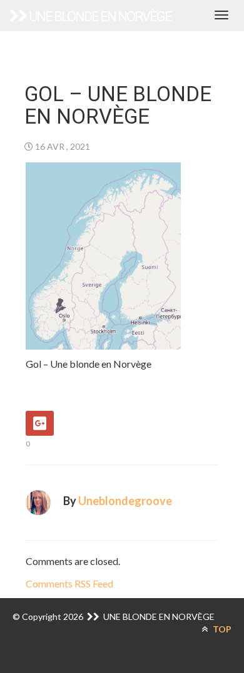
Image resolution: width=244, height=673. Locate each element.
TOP (221, 629)
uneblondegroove (125, 501)
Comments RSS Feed (69, 583)
